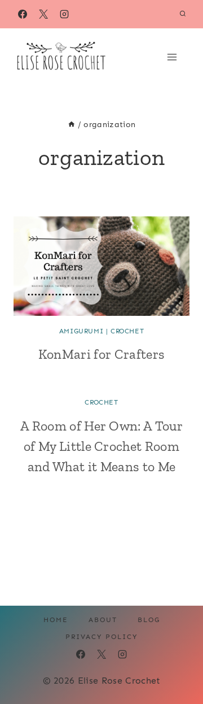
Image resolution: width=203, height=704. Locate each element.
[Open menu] (175, 57)
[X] (43, 14)
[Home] (72, 124)
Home (55, 620)
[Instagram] (64, 14)
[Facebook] (23, 14)
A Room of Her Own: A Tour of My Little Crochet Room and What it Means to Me (101, 446)
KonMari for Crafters (101, 354)
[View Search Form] (182, 14)
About (103, 620)
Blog (149, 620)
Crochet (127, 331)
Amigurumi (81, 331)
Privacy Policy (101, 637)
